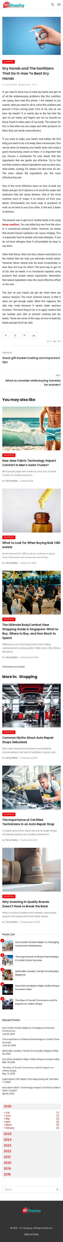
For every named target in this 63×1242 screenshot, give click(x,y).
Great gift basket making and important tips (31, 360)
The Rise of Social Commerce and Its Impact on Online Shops (36, 1002)
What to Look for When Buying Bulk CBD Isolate (31, 545)
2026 (7, 1106)
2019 (7, 1168)
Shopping (8, 61)
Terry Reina (11, 480)
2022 (7, 1151)
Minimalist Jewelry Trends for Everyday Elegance (37, 973)
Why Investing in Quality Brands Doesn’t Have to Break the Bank (25, 904)
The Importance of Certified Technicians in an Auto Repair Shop (28, 822)
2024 (7, 1140)
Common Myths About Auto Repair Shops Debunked (28, 740)
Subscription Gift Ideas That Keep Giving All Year (28, 1079)
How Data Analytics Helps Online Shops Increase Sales (37, 987)
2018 (7, 1174)
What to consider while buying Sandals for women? (33, 383)
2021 (7, 1157)
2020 (7, 1163)
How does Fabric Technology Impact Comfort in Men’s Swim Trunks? (29, 463)
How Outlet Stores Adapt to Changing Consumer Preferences (37, 943)
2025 (7, 1134)
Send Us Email (31, 1234)
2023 (7, 1145)
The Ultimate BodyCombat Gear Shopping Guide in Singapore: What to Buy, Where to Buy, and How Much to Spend (30, 631)
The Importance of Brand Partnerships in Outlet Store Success (37, 958)
